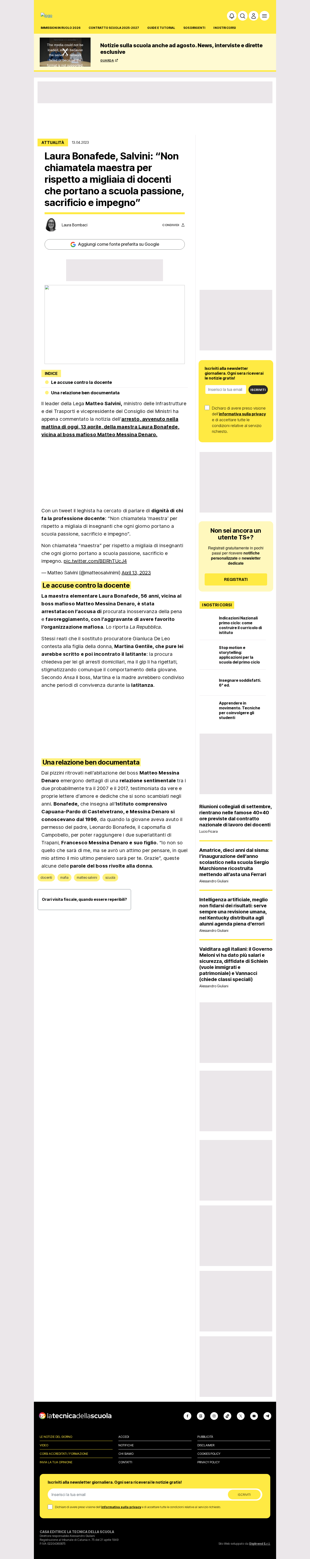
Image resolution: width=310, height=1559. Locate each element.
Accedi (123, 1437)
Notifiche (126, 1445)
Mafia (64, 877)
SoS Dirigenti (194, 28)
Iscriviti (258, 390)
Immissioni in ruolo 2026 (60, 28)
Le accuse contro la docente (81, 382)
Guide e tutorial (161, 28)
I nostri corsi (224, 28)
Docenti (46, 877)
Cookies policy (208, 1454)
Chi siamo (125, 1454)
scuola (110, 877)
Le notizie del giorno (56, 1437)
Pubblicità (205, 1437)
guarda (107, 60)
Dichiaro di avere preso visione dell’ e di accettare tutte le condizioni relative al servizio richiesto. (239, 420)
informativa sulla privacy (242, 414)
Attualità (52, 142)
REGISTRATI (236, 579)
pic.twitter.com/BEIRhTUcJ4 (95, 561)
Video (44, 1445)
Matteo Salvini (87, 877)
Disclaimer (205, 1445)
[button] (232, 16)
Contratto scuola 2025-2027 (114, 28)
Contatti (125, 1462)
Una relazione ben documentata (85, 392)
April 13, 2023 (136, 573)
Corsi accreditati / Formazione (64, 1454)
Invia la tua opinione (56, 1462)
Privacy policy (208, 1462)
